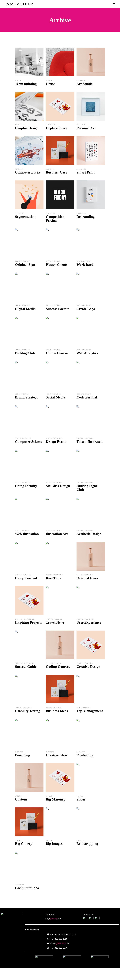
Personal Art (86, 128)
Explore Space (56, 128)
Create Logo (86, 309)
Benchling (22, 755)
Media (18, 261)
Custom (21, 799)
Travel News (55, 622)
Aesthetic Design (89, 534)
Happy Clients (57, 264)
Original (27, 438)
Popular (26, 261)
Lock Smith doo (27, 888)
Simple (18, 80)
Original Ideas (87, 578)
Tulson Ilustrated (89, 441)
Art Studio (85, 84)
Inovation (81, 840)
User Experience (89, 622)
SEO (79, 707)
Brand (80, 575)
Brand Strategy (26, 397)
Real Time (53, 578)
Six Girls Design (58, 486)
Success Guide (25, 666)
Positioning (85, 755)
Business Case (56, 172)
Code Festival (87, 397)
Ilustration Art (57, 534)
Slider (81, 799)
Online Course (57, 353)
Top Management (90, 711)
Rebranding (86, 217)
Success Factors (57, 309)
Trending (58, 575)
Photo (49, 619)
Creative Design (88, 666)
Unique (18, 796)
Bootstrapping (87, 843)
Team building (26, 84)
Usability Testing (27, 711)
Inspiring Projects (28, 622)
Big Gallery (23, 843)
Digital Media (25, 309)
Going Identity (26, 486)
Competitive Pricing (55, 218)
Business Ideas (57, 711)
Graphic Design (27, 128)
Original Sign (25, 264)
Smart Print (86, 172)
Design (49, 575)
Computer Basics (28, 172)
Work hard (85, 264)
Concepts (19, 213)
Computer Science (28, 441)
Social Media (55, 397)
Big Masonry (55, 799)
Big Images (54, 843)
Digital (18, 438)
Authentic (81, 80)
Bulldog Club (25, 353)
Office (50, 84)
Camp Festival (26, 578)
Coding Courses (58, 666)
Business (19, 752)
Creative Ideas (57, 755)
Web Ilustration (27, 534)
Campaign (19, 619)
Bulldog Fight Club (87, 488)
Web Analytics (87, 353)
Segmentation (25, 217)
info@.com (53, 919)
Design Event (56, 441)
